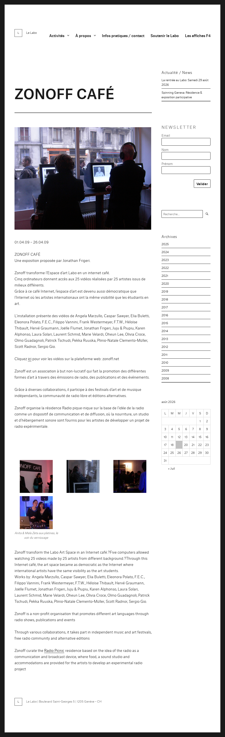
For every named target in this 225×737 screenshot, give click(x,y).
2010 (164, 362)
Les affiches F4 (197, 35)
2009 (165, 370)
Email (165, 135)
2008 (165, 378)
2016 (164, 315)
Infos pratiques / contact (123, 35)
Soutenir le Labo (165, 35)
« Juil (171, 468)
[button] (36, 478)
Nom (165, 149)
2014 (164, 331)
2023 (165, 260)
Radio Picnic (54, 650)
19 (179, 445)
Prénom (167, 163)
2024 (165, 252)
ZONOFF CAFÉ (64, 92)
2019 (164, 291)
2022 (165, 268)
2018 (164, 299)
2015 (164, 323)
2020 (165, 283)
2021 (164, 275)
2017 (164, 307)
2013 (164, 339)
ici (29, 358)
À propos (83, 35)
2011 (164, 354)
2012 (164, 347)
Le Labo (31, 32)
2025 (165, 244)
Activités (56, 35)
